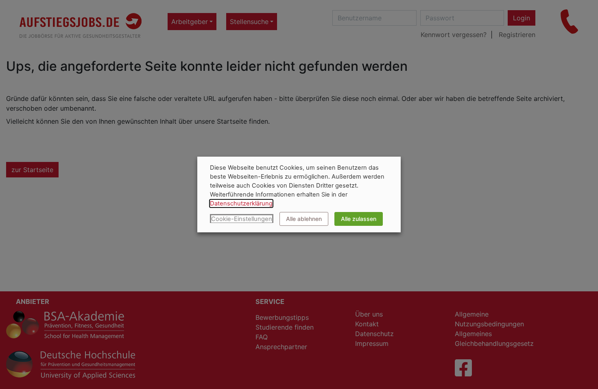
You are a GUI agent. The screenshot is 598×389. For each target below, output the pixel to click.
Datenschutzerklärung (241, 203)
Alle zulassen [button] (358, 218)
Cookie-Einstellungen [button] (241, 219)
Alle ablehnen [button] (304, 218)
